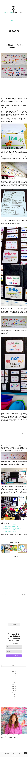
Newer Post (4, 594)
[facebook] (10, 31)
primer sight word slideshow (9, 531)
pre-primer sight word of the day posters (13, 525)
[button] (25, 753)
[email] (18, 31)
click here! (16, 466)
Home (14, 594)
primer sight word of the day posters (11, 526)
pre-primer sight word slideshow (11, 530)
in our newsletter (9, 222)
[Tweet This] (12, 539)
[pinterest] (15, 31)
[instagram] (13, 31)
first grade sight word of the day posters (12, 528)
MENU (15, 21)
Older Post (24, 594)
